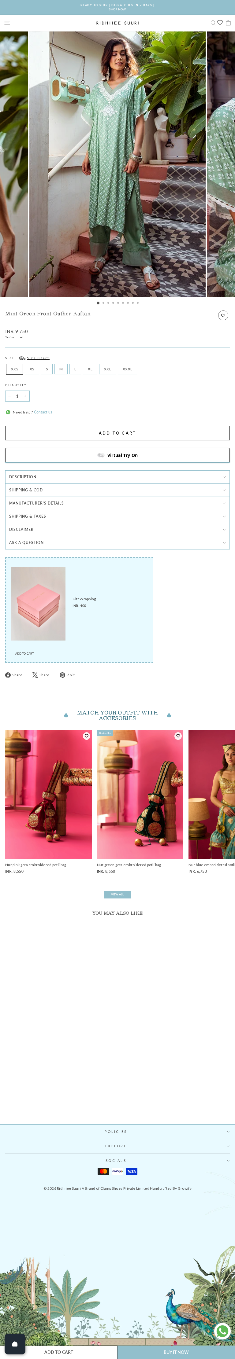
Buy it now (176, 1352)
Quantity (16, 385)
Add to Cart (24, 653)
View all (117, 894)
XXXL (127, 369)
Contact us (42, 412)
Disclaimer (21, 529)
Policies (116, 1131)
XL (90, 369)
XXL (107, 369)
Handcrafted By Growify (171, 1188)
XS (32, 369)
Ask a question (26, 542)
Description (22, 477)
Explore (116, 1146)
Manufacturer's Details (36, 503)
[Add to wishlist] (223, 315)
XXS (14, 369)
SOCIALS (116, 1160)
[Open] (15, 1344)
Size (27, 358)
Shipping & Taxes (27, 516)
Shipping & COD (26, 490)
